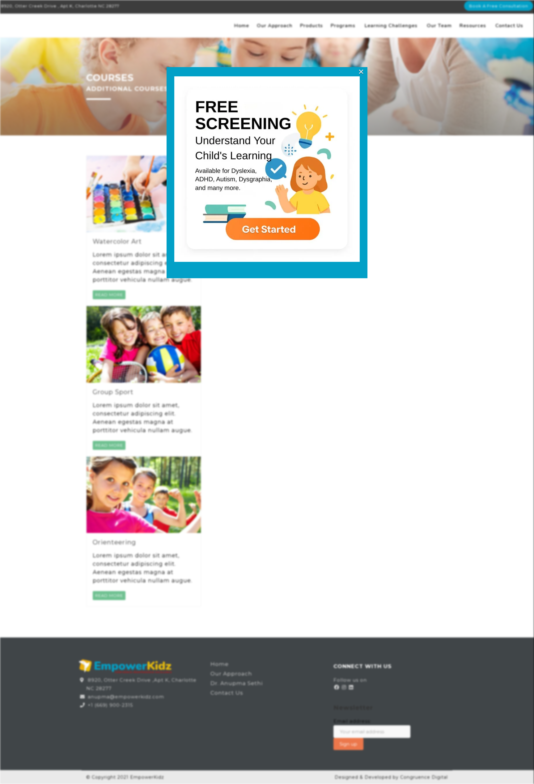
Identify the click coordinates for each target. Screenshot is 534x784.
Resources (473, 25)
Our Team (439, 25)
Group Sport (113, 392)
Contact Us (509, 25)
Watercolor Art (117, 241)
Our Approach (274, 25)
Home (241, 25)
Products (311, 25)
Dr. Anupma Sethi (236, 683)
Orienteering (114, 542)
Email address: (352, 721)
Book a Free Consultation (498, 5)
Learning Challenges (391, 25)
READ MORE (109, 294)
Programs (343, 25)
